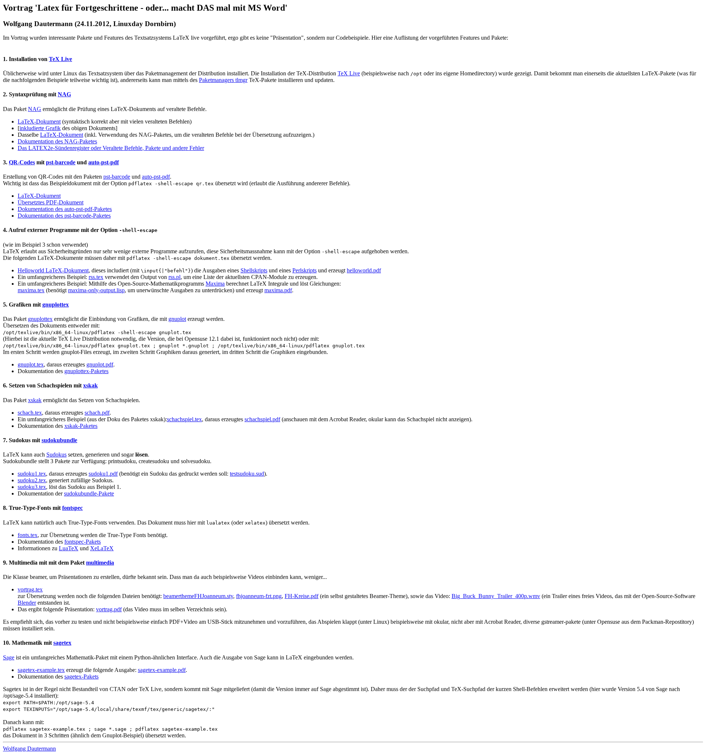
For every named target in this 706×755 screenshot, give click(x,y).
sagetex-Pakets (81, 676)
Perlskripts (304, 270)
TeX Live (60, 59)
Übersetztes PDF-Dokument (50, 202)
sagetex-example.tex (41, 670)
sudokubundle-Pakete (89, 493)
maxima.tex (31, 290)
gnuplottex (55, 304)
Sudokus (56, 454)
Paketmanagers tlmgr (223, 80)
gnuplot (177, 319)
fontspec (72, 508)
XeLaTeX (102, 548)
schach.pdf (97, 412)
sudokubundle (59, 440)
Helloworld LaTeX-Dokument (53, 270)
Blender (27, 603)
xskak (90, 385)
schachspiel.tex (184, 419)
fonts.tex (28, 535)
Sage (8, 657)
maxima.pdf (278, 290)
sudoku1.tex (32, 473)
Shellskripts (253, 270)
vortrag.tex (30, 589)
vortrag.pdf (109, 609)
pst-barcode (60, 162)
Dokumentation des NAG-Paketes (57, 141)
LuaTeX (68, 548)
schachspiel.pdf (262, 419)
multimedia (100, 562)
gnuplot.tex (31, 364)
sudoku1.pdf (103, 473)
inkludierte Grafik (40, 128)
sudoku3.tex (32, 487)
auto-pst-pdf (103, 162)
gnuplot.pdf (99, 364)
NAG (64, 94)
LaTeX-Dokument (39, 121)
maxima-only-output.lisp (96, 290)
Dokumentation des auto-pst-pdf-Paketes (65, 209)
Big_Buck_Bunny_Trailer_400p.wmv (496, 596)
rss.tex (96, 277)
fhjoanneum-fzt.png (259, 596)
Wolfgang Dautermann (29, 748)
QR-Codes (22, 162)
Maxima (215, 283)
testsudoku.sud (247, 473)
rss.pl (174, 277)
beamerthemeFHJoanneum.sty (198, 596)
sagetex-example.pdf (162, 670)
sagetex (62, 643)
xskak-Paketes (80, 426)
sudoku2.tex (32, 480)
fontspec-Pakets (82, 541)
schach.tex (30, 412)
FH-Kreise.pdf (301, 596)
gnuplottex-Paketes (86, 371)
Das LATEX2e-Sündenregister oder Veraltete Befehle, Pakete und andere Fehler (111, 148)
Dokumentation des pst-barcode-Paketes (64, 215)
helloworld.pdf (364, 270)
